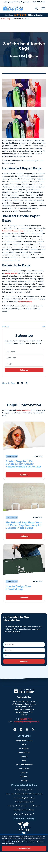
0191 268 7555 (39, 2)
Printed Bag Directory (24, 740)
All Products (24, 748)
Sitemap (24, 780)
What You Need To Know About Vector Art (24, 806)
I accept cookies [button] (24, 848)
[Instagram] (27, 729)
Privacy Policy (24, 768)
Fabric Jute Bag (11, 273)
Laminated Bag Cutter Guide (24, 798)
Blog (8, 19)
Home (3, 19)
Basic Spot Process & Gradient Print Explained (24, 794)
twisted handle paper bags (12, 231)
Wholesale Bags (24, 752)
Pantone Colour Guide (24, 790)
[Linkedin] (21, 729)
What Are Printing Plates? (24, 814)
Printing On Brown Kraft (24, 802)
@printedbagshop (25, 301)
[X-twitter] (33, 729)
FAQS (24, 744)
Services (24, 756)
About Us (24, 772)
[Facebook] (15, 729)
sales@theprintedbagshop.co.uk (16, 2)
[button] (43, 8)
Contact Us (24, 776)
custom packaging (23, 410)
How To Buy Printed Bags (24, 810)
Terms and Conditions (24, 764)
